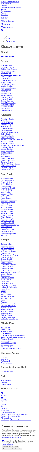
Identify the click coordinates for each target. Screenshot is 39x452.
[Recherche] (19, 31)
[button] (19, 15)
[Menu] (19, 33)
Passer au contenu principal (10, 2)
